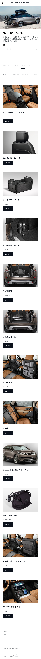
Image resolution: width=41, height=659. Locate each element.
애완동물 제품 (15, 75)
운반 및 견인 (32, 65)
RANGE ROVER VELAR (11, 49)
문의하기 (5, 631)
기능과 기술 (6, 75)
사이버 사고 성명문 (7, 634)
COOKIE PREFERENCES (9, 638)
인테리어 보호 (26, 75)
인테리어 (23, 65)
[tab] (6, 65)
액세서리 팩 (6, 65)
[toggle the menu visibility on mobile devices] (2, 3)
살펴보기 (7, 121)
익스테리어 (15, 65)
